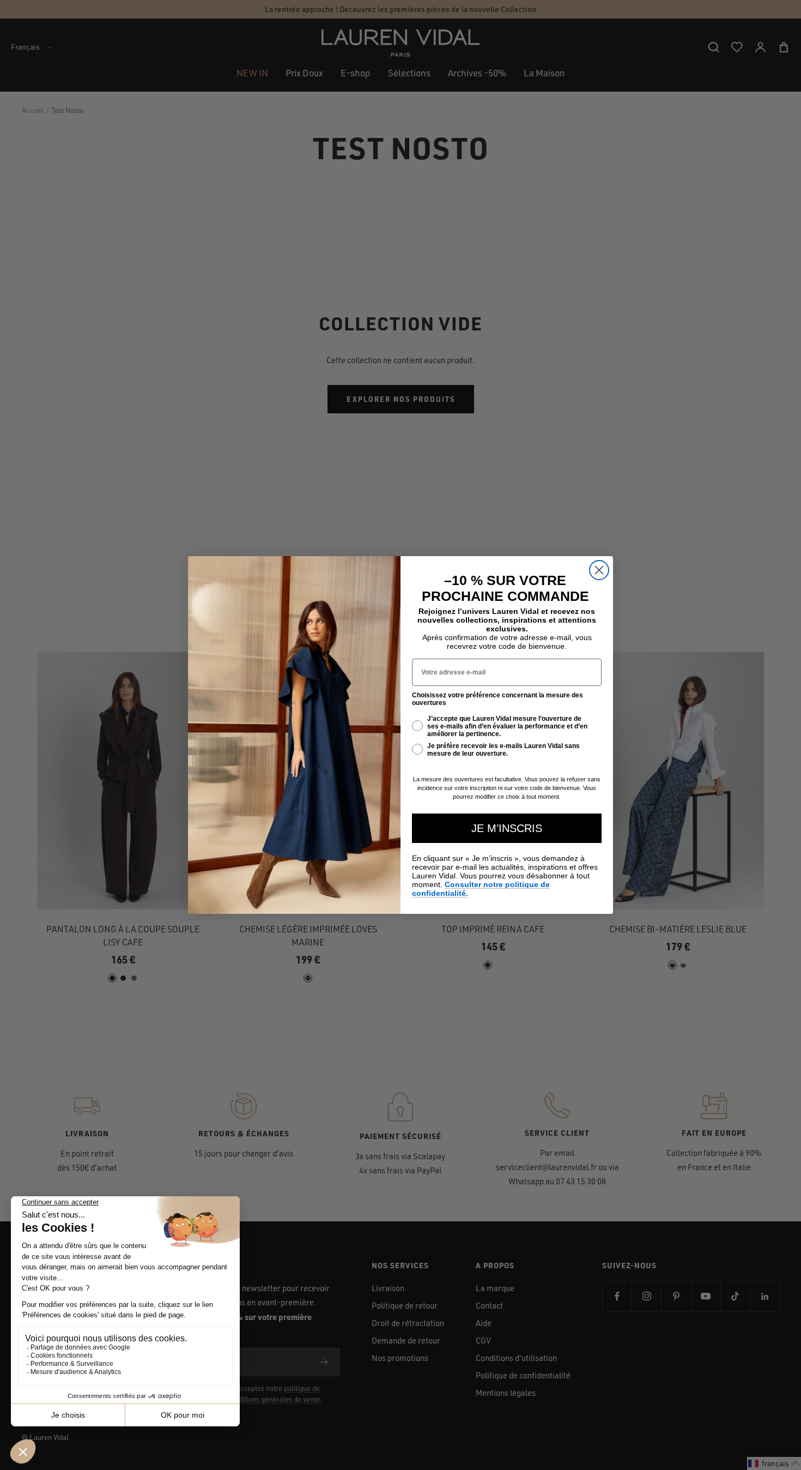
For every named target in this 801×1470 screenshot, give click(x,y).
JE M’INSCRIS (506, 828)
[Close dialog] (599, 570)
